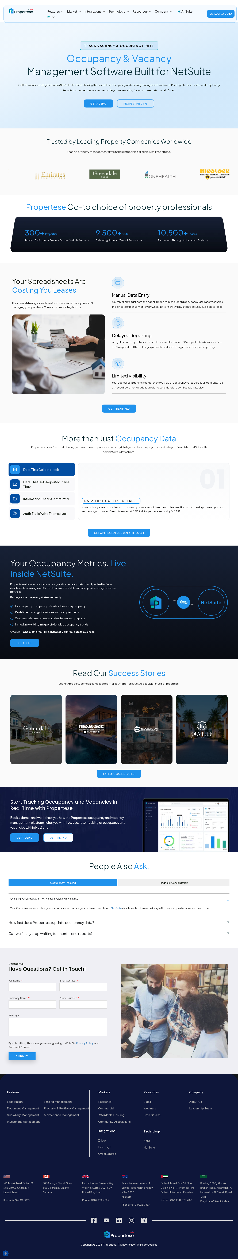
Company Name (18, 998)
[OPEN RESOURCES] (150, 11)
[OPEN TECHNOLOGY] (128, 11)
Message (14, 1015)
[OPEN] (53, 17)
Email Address (67, 980)
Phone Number (68, 998)
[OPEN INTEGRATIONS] (104, 11)
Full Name (15, 980)
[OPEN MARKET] (80, 11)
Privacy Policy (84, 1043)
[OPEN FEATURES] (62, 11)
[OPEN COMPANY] (171, 11)
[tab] (42, 469)
